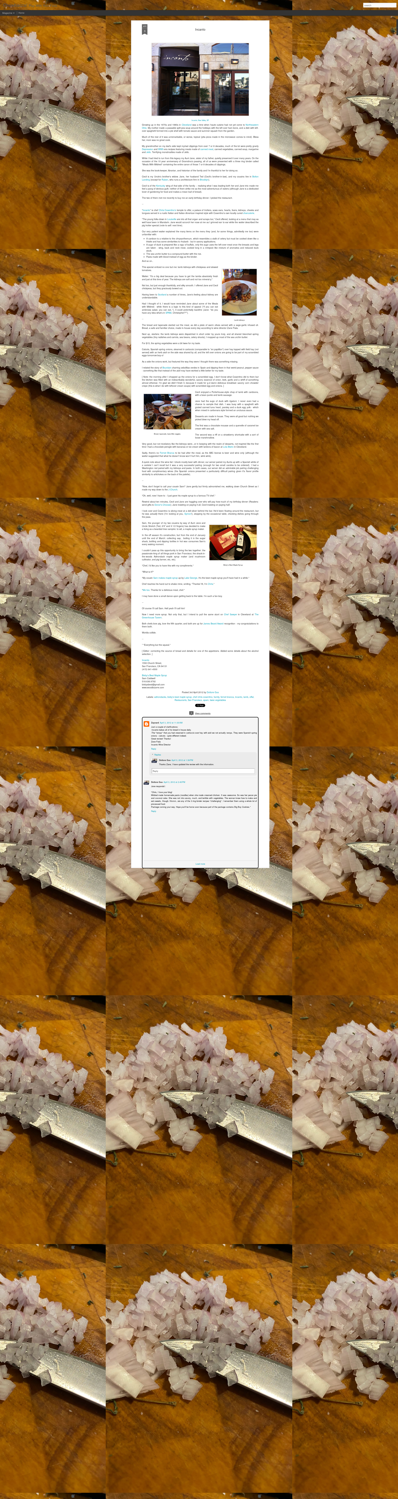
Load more (200, 863)
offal (252, 696)
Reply (153, 748)
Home (21, 12)
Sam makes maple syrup (165, 577)
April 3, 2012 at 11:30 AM (171, 722)
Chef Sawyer (230, 614)
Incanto (200, 29)
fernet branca (227, 696)
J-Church (172, 489)
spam (206, 700)
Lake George (190, 577)
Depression (147, 149)
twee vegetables (218, 700)
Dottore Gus (213, 692)
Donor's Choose (162, 504)
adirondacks (160, 696)
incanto (238, 696)
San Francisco (195, 700)
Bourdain (166, 367)
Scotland (162, 294)
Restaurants (181, 700)
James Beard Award (213, 623)
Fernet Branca (167, 452)
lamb (245, 696)
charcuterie (248, 213)
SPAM (168, 312)
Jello (148, 152)
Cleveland (187, 124)
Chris (210, 583)
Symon (187, 513)
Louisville (171, 219)
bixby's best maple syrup (179, 696)
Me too (146, 589)
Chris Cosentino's (167, 210)
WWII (160, 149)
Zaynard (155, 722)
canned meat (206, 149)
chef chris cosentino (203, 696)
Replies (157, 754)
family (216, 696)
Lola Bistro (228, 446)
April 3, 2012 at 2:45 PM (174, 781)
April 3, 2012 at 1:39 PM (182, 759)
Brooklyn (204, 179)
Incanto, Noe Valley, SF (200, 120)
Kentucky (160, 185)
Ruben (165, 179)
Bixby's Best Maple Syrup (154, 675)
